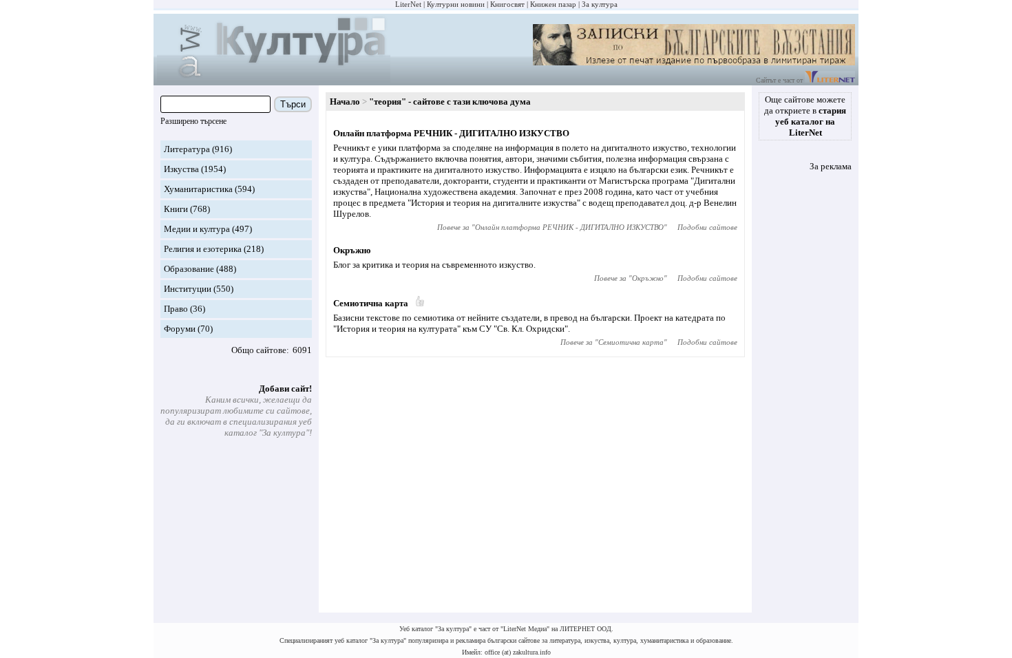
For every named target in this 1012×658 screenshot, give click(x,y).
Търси (293, 104)
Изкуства (181, 169)
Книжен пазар (553, 4)
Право (176, 309)
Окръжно (352, 250)
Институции (187, 289)
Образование (189, 269)
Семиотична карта (370, 303)
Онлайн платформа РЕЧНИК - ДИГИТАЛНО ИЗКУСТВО (451, 133)
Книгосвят (507, 4)
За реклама (831, 166)
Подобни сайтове (707, 227)
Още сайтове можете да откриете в (805, 116)
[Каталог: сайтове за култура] (273, 79)
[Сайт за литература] (830, 80)
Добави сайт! (285, 388)
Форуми (180, 328)
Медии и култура (197, 229)
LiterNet (408, 4)
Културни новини (456, 4)
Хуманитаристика (198, 189)
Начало (345, 101)
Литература (187, 149)
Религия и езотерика (203, 249)
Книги (176, 209)
